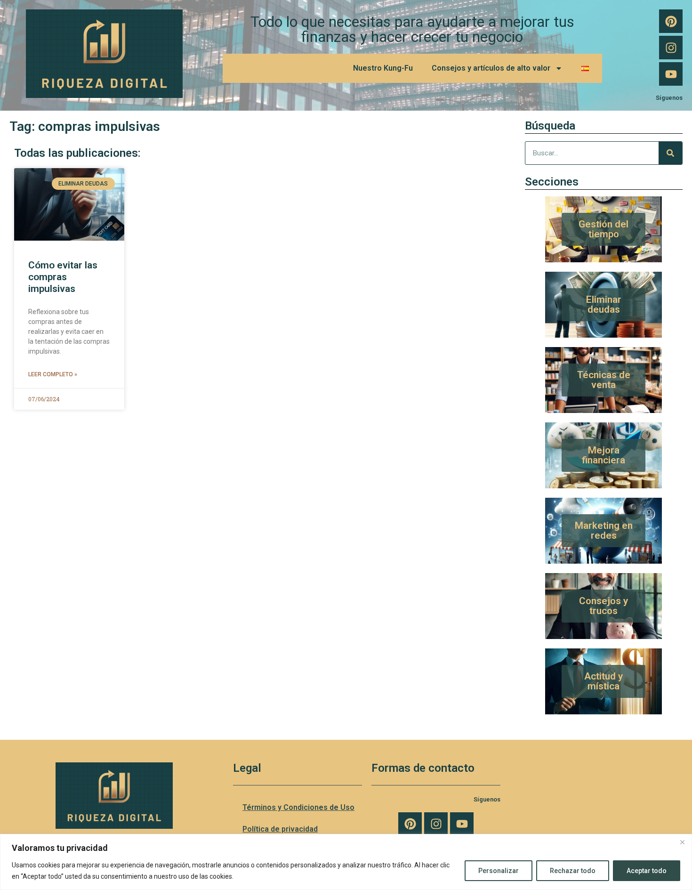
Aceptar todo (647, 870)
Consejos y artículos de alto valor (491, 68)
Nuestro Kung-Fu (383, 68)
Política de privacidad (280, 829)
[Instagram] (671, 47)
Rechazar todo (572, 870)
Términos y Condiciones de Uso (298, 807)
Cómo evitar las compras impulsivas (62, 276)
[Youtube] (671, 74)
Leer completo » (52, 374)
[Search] (670, 153)
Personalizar (498, 870)
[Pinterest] (671, 21)
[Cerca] (682, 842)
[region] (346, 862)
